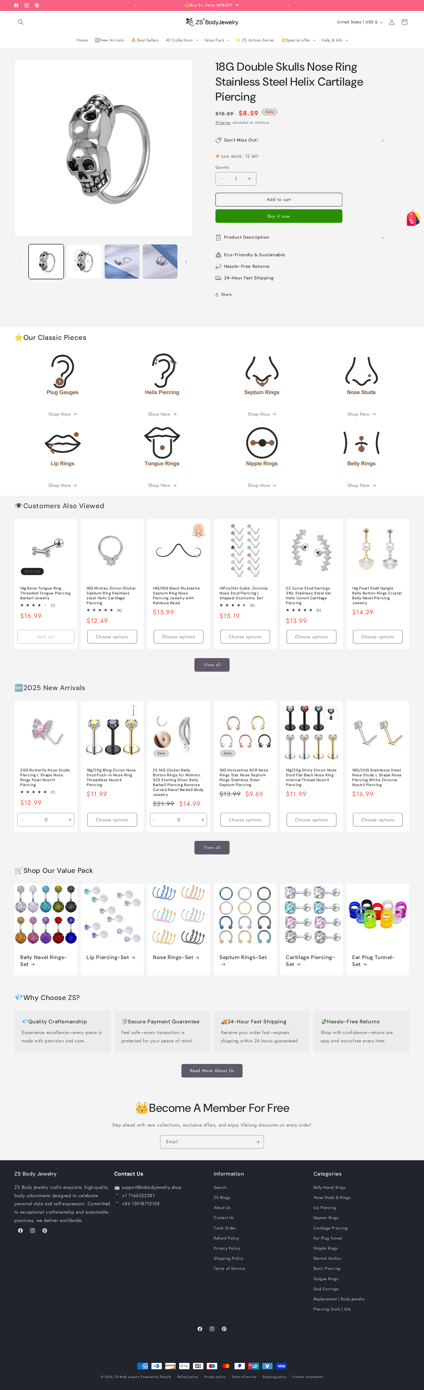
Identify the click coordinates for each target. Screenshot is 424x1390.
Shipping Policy (228, 1258)
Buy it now (279, 216)
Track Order (225, 1228)
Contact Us (224, 1218)
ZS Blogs (222, 1197)
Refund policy (187, 1376)
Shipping (222, 122)
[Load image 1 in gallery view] (46, 261)
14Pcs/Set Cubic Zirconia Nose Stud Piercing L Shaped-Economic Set (243, 593)
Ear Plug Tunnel (328, 1238)
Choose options (112, 637)
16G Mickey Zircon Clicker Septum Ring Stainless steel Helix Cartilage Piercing (111, 596)
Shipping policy (274, 1376)
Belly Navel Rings (330, 1187)
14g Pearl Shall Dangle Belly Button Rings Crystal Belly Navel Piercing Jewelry (377, 596)
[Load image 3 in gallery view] (122, 261)
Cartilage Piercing (331, 1228)
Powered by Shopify (156, 1376)
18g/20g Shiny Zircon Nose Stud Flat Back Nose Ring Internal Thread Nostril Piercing (311, 777)
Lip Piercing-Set (108, 957)
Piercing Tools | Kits (332, 1309)
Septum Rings (326, 1218)
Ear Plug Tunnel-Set (373, 961)
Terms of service (244, 1376)
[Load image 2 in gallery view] (84, 261)
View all (212, 665)
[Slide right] (186, 261)
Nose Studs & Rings (332, 1197)
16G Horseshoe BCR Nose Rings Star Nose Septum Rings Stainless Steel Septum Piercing (243, 777)
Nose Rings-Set (173, 957)
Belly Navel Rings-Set (43, 961)
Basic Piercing (327, 1268)
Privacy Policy (227, 1248)
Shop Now (59, 414)
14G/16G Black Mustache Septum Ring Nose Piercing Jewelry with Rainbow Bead (176, 596)
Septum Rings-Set (243, 957)
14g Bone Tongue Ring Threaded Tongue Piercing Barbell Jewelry (45, 593)
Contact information (307, 1376)
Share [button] (226, 294)
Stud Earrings (326, 1288)
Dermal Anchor (328, 1258)
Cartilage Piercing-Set (310, 961)
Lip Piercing (325, 1207)
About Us (222, 1207)
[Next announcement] (289, 5)
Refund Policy (226, 1238)
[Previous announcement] (135, 5)
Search (220, 1187)
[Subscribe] (257, 1142)
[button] (20, 22)
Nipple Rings (326, 1248)
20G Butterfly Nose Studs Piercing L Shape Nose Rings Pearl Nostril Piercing (45, 777)
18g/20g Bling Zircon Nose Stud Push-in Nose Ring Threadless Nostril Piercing (111, 777)
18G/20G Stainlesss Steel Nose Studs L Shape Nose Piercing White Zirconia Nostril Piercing (377, 777)
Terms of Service (229, 1268)
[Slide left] (20, 261)
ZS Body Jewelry (127, 1376)
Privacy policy (215, 1376)
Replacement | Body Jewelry (339, 1299)
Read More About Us (212, 1070)
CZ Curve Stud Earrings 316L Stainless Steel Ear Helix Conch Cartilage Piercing (308, 596)
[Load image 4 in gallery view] (160, 261)
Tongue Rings (326, 1278)
